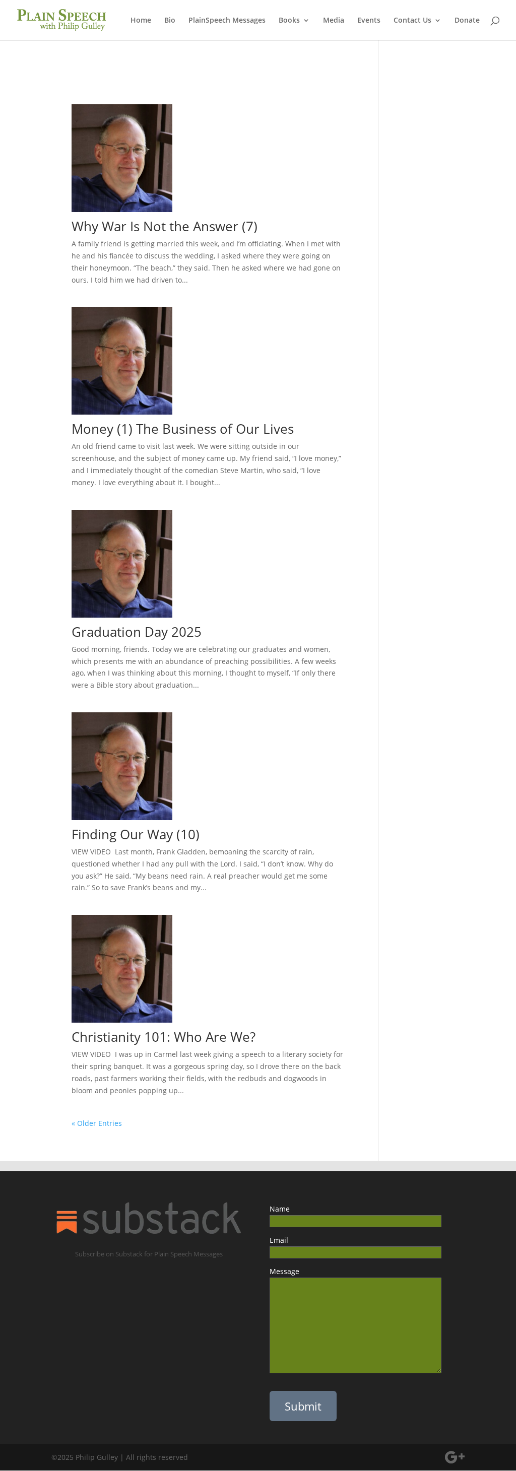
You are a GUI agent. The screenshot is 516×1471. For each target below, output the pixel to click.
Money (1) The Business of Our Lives (183, 429)
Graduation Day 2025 (137, 632)
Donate (467, 21)
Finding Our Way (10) (136, 834)
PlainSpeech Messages (227, 21)
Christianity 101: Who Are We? (174, 1037)
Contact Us (412, 21)
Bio (169, 21)
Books (289, 21)
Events (368, 21)
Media (333, 21)
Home (141, 21)
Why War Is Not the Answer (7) (164, 226)
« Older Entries (97, 1123)
